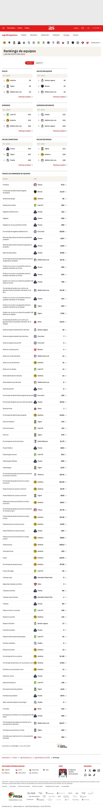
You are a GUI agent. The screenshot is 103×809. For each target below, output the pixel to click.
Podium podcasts (50, 799)
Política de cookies (37, 786)
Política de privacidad (24, 786)
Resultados (11, 28)
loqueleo (75, 799)
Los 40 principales (40, 793)
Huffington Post (34, 796)
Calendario (56, 35)
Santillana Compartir (60, 793)
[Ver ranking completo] (64, 185)
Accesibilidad (65, 786)
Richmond (30, 799)
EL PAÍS (31, 793)
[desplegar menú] (3, 28)
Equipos (75, 35)
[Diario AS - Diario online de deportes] (51, 28)
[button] (15, 800)
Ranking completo (24, 97)
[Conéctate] (88, 28)
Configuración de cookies (52, 786)
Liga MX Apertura (9, 35)
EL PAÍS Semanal (66, 796)
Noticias (23, 35)
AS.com (77, 793)
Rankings (66, 35)
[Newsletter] (82, 28)
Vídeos (27, 28)
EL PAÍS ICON (58, 799)
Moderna (40, 799)
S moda (67, 799)
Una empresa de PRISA (15, 795)
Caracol (90, 793)
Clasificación (45, 35)
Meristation (85, 799)
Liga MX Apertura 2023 (42, 758)
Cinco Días (52, 796)
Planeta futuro (75, 796)
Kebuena (83, 796)
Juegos (76, 28)
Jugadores (39, 63)
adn (83, 793)
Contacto (4, 786)
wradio (44, 796)
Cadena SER (70, 793)
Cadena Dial (59, 796)
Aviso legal (12, 786)
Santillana (49, 793)
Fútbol (20, 28)
